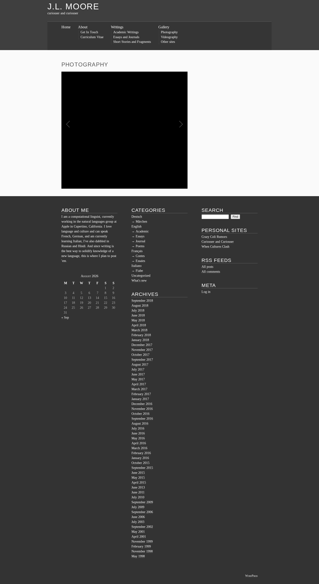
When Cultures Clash (215, 246)
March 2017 (139, 389)
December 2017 (141, 345)
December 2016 (141, 404)
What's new (139, 280)
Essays (140, 236)
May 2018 (138, 320)
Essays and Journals (126, 37)
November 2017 (142, 350)
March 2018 (139, 330)
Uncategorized (140, 275)
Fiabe (139, 270)
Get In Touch (89, 32)
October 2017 (140, 354)
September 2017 (142, 359)
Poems (140, 246)
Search (212, 210)
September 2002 (142, 527)
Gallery (163, 27)
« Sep (65, 317)
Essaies (140, 261)
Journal (140, 241)
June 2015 (138, 472)
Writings (117, 27)
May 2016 (138, 438)
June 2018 (138, 315)
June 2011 (138, 492)
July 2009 (137, 507)
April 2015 (138, 482)
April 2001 (138, 536)
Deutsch (136, 216)
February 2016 (141, 453)
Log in (206, 292)
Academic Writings (125, 32)
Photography (169, 32)
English (136, 226)
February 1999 (141, 546)
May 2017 (138, 379)
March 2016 (139, 448)
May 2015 (138, 477)
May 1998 (138, 556)
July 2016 (137, 428)
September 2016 (142, 418)
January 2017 (140, 399)
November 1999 (142, 541)
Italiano (136, 266)
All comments (211, 271)
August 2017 (139, 364)
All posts (207, 266)
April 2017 (138, 384)
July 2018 (137, 310)
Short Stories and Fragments (132, 42)
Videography (169, 37)
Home (66, 27)
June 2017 (138, 374)
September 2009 (142, 502)
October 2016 (140, 413)
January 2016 (140, 458)
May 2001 (138, 531)
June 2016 (138, 433)
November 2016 (142, 409)
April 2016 (138, 443)
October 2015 (140, 463)
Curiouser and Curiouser (218, 241)
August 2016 (139, 423)
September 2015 (142, 468)
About (82, 27)
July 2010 (137, 497)
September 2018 (142, 300)
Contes (140, 256)
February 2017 (141, 394)
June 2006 (138, 517)
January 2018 (140, 340)
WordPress (251, 575)
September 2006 (142, 512)
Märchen (141, 221)
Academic (142, 231)
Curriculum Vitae (92, 37)
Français (136, 251)
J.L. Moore (73, 6)
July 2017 (137, 369)
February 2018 (141, 335)
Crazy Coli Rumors (214, 237)
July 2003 (137, 522)
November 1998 (142, 551)
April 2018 (138, 325)
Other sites (168, 42)
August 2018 (139, 305)
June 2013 (138, 487)
